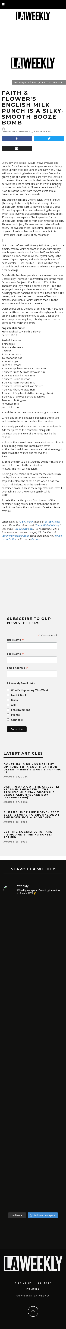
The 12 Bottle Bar (23, 528)
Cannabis (17, 719)
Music (14, 700)
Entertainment (20, 710)
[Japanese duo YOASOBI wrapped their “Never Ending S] (33, 1021)
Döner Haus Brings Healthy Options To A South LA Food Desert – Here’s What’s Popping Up (32, 768)
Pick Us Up (23, 1283)
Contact (44, 1283)
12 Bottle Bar (25, 521)
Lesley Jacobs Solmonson (16, 132)
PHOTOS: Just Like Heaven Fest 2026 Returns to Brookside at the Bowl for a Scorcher (32, 815)
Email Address (17, 668)
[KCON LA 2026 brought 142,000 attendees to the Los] (33, 1089)
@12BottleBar (52, 521)
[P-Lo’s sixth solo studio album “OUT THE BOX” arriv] (33, 1165)
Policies (33, 1289)
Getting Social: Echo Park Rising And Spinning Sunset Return (28, 834)
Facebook (36, 539)
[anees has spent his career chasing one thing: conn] (33, 941)
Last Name (15, 654)
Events (15, 714)
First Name (15, 640)
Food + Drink (19, 695)
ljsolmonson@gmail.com (15, 535)
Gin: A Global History (47, 525)
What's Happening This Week (30, 690)
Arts (14, 705)
